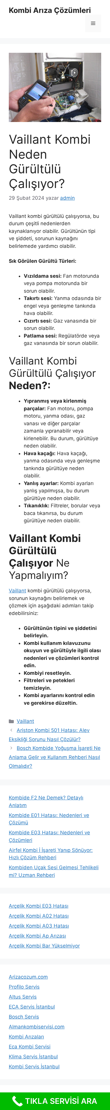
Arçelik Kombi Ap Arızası (37, 936)
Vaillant (17, 591)
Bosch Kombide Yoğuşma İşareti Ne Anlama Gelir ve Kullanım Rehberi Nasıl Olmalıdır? (55, 757)
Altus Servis (23, 997)
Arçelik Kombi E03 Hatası (38, 906)
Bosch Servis (24, 1017)
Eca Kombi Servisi (29, 1047)
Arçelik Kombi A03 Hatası (39, 926)
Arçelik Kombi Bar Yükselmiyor (44, 946)
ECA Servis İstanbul (32, 1007)
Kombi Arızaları (26, 1037)
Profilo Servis (24, 987)
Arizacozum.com (28, 977)
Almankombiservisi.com (37, 1027)
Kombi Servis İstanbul (34, 1067)
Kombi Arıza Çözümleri (50, 10)
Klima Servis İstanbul (33, 1057)
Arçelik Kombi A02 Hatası (39, 916)
